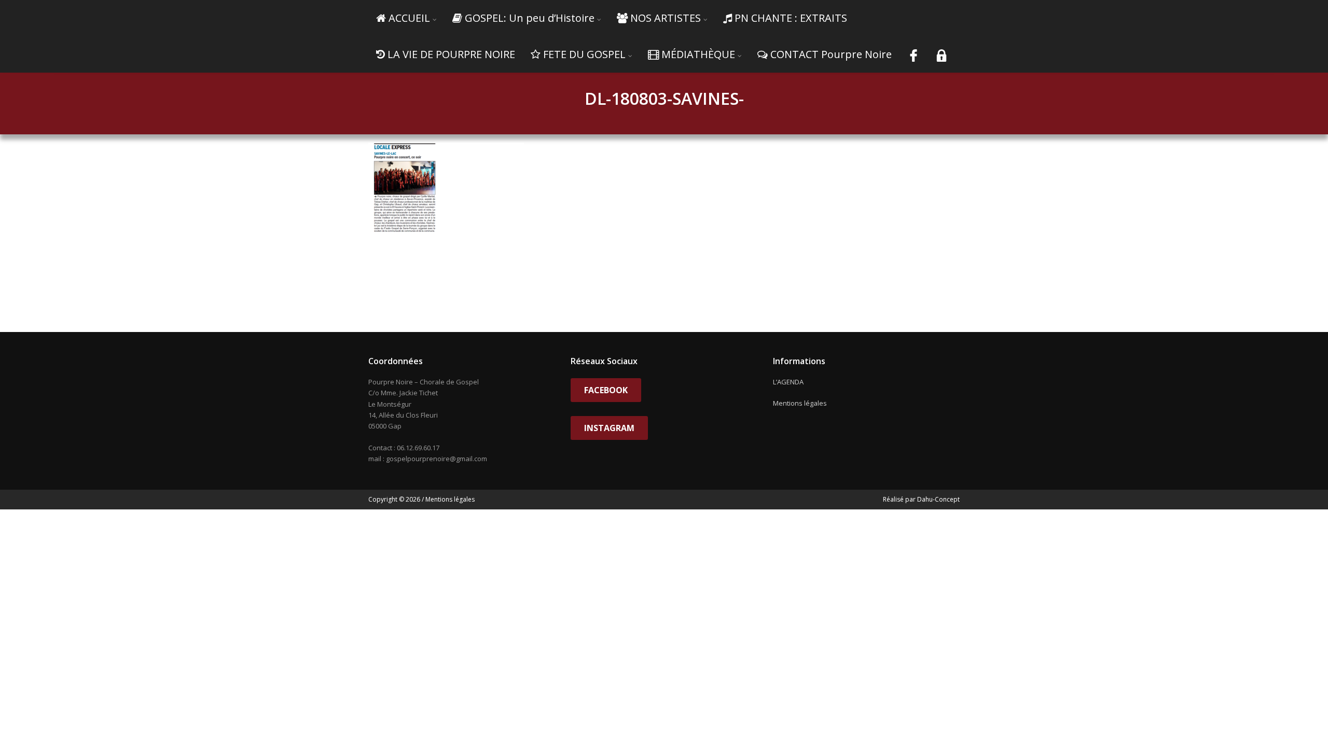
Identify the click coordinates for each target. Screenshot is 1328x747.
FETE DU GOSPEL (584, 54)
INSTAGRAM (609, 428)
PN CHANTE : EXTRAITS (791, 18)
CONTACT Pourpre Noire (831, 54)
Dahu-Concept (938, 499)
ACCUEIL (409, 18)
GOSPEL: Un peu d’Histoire (529, 18)
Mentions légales (800, 403)
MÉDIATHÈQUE (698, 54)
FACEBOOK (606, 390)
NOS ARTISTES (665, 18)
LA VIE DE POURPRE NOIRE (451, 54)
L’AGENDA (788, 381)
